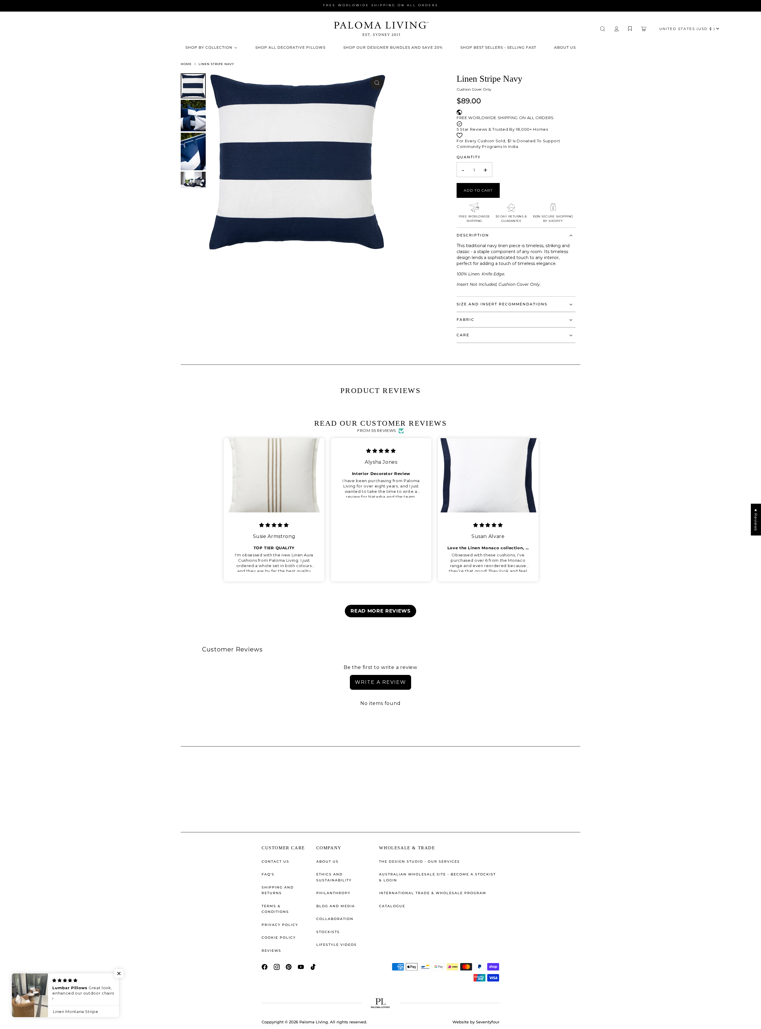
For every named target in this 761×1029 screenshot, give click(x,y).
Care (463, 335)
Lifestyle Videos (336, 945)
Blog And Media (335, 906)
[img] (274, 525)
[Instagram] (277, 967)
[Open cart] (643, 28)
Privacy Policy (280, 925)
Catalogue (392, 906)
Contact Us (275, 861)
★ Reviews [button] (756, 520)
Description (473, 235)
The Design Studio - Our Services (419, 861)
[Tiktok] (313, 967)
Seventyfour (487, 1021)
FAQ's (268, 874)
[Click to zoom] (376, 82)
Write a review (380, 682)
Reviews (271, 950)
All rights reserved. (348, 1021)
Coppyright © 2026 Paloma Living (295, 1021)
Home (187, 64)
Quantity (469, 157)
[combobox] (120, 28)
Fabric (465, 319)
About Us (327, 861)
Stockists (328, 932)
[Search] (602, 28)
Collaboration (334, 919)
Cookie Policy (279, 937)
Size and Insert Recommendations (502, 304)
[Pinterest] (289, 967)
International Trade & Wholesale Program (432, 893)
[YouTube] (301, 967)
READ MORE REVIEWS (380, 611)
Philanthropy (333, 893)
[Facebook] (265, 967)
